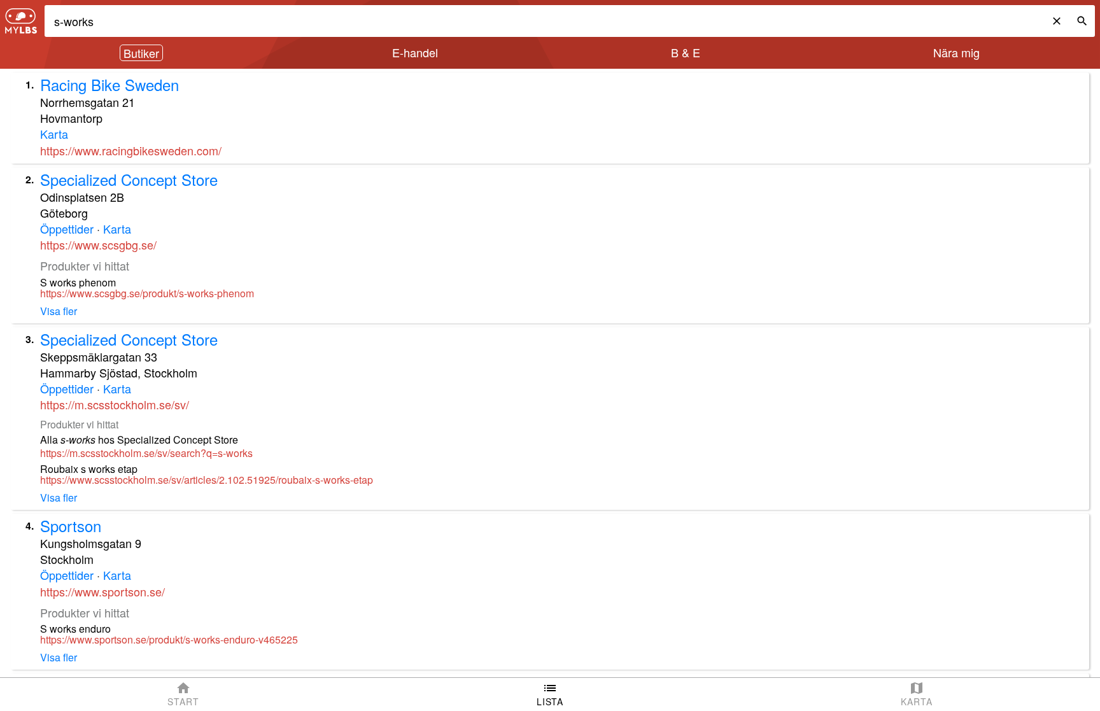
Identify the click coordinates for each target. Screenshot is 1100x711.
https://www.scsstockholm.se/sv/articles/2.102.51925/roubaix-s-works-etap (206, 480)
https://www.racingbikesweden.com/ (131, 150)
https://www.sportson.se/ (102, 591)
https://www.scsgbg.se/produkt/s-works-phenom (147, 293)
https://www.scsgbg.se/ (98, 244)
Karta (54, 133)
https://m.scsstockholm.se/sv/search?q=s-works (146, 453)
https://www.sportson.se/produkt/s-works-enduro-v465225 (169, 640)
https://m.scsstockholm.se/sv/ (114, 404)
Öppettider (67, 228)
